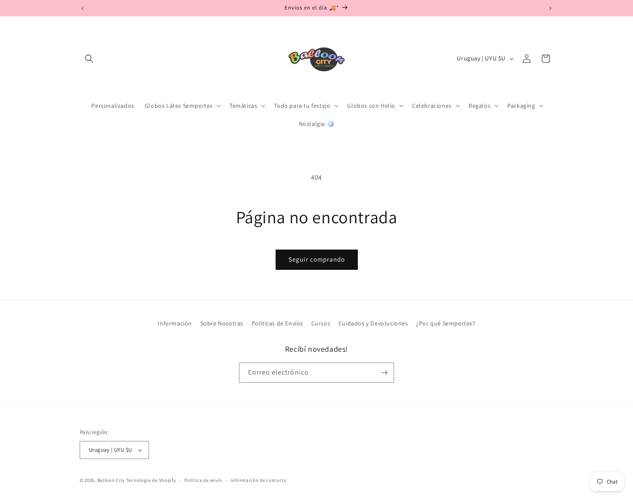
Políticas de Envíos (277, 323)
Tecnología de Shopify (151, 480)
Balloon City (111, 480)
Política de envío (203, 480)
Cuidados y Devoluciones (373, 323)
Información (175, 323)
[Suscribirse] (384, 372)
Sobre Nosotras (221, 323)
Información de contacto (259, 480)
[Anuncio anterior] (82, 8)
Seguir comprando (317, 259)
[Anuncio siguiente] (550, 8)
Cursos (321, 323)
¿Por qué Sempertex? (445, 323)
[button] (89, 58)
